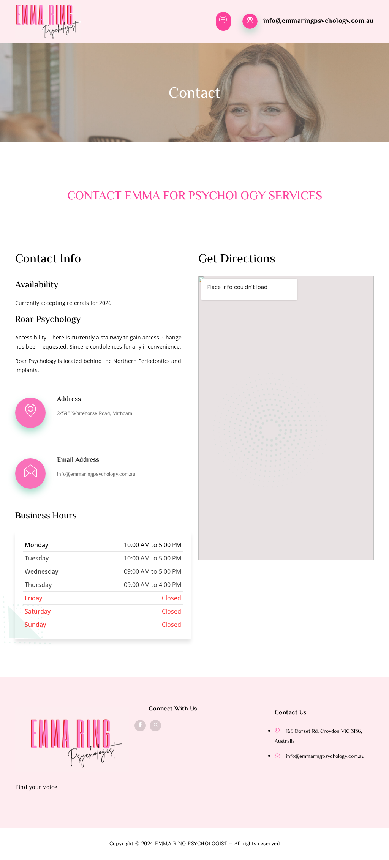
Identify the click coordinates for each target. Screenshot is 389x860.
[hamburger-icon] (223, 21)
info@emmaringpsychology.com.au (318, 21)
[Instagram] (155, 725)
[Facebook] (140, 725)
